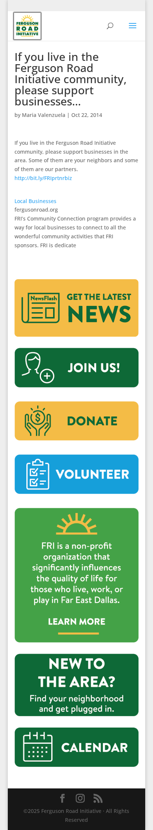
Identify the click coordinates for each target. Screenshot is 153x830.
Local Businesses (35, 201)
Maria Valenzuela (43, 114)
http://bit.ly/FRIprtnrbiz (43, 178)
